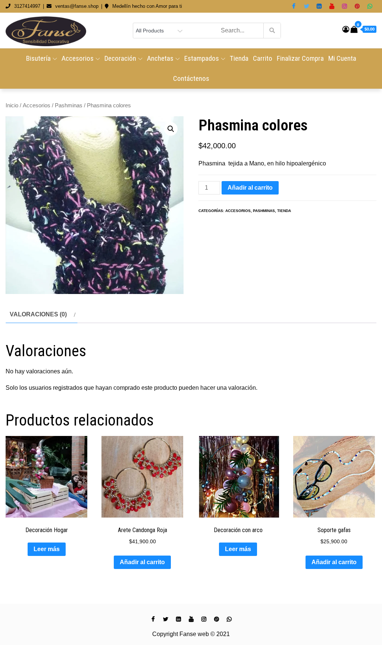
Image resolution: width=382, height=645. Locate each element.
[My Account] (345, 29)
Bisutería (38, 58)
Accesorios (78, 58)
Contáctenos (191, 78)
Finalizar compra (300, 58)
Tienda (239, 58)
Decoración (120, 58)
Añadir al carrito (250, 187)
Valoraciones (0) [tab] (38, 314)
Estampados (201, 58)
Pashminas (68, 105)
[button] (171, 129)
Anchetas (160, 58)
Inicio (12, 105)
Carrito (262, 58)
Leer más (47, 549)
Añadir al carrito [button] (142, 562)
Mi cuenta (342, 58)
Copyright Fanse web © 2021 (191, 634)
